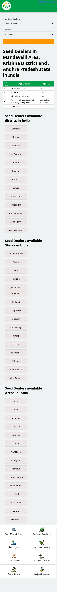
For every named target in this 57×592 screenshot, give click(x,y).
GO (28, 41)
